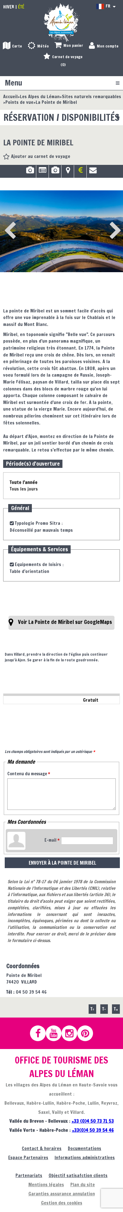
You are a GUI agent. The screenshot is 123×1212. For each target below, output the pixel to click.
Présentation (42, 172)
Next (105, 222)
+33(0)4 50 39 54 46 (93, 1130)
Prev (8, 222)
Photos (30, 172)
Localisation (68, 172)
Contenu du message (28, 774)
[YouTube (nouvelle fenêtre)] (56, 1033)
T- (104, 1009)
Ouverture (55, 172)
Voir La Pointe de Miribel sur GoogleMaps (65, 622)
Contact (93, 172)
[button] (69, 46)
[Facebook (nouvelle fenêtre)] (40, 1033)
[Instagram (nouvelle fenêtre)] (72, 1033)
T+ (116, 1009)
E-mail (52, 840)
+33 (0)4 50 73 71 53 (93, 1121)
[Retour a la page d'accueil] (61, 22)
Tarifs (80, 172)
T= (92, 1009)
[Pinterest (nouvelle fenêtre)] (88, 1033)
